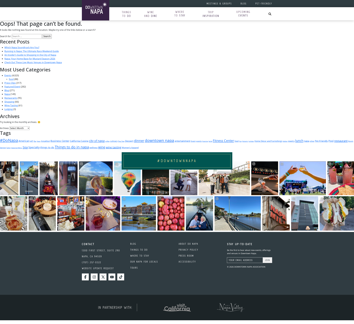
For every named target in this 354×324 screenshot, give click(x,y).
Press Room (186, 255)
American (24, 141)
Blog (244, 3)
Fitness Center (223, 141)
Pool (331, 141)
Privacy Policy (188, 249)
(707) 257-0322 (91, 262)
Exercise (205, 141)
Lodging (8, 109)
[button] (126, 14)
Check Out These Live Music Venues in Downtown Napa (33, 62)
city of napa (97, 141)
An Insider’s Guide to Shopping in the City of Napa (30, 54)
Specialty (34, 147)
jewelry (291, 141)
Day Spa (121, 141)
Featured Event (12, 86)
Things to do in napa (72, 146)
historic (245, 141)
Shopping (9, 101)
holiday (251, 141)
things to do (47, 147)
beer (39, 141)
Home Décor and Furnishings (268, 141)
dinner (139, 140)
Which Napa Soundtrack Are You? (21, 47)
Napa (7, 94)
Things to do (139, 249)
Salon (8, 148)
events (199, 141)
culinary (114, 141)
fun (240, 141)
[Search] (270, 14)
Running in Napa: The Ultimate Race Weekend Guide (31, 51)
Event (193, 141)
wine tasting (113, 147)
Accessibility (187, 261)
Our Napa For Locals (144, 261)
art (31, 141)
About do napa (188, 243)
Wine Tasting (11, 105)
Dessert (129, 141)
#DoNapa (9, 140)
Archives (4, 128)
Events (7, 75)
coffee (107, 141)
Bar (35, 141)
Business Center (59, 141)
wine (101, 147)
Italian (285, 141)
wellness (93, 147)
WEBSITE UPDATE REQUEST (98, 268)
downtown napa (159, 140)
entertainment (182, 141)
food (11, 79)
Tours (134, 267)
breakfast (45, 141)
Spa (25, 147)
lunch (299, 140)
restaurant (341, 141)
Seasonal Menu (16, 148)
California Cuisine (79, 141)
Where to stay (139, 255)
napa (306, 141)
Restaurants (10, 98)
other (312, 141)
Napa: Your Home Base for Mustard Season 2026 (29, 58)
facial (210, 141)
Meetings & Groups (219, 3)
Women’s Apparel (130, 147)
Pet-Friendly (263, 3)
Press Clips (10, 82)
